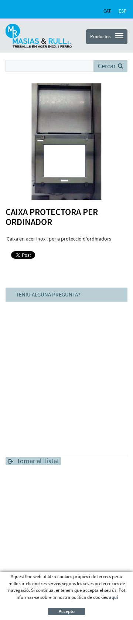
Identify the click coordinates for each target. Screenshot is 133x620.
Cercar (107, 66)
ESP (122, 11)
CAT (107, 11)
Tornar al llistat (38, 461)
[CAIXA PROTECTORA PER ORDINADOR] (66, 141)
